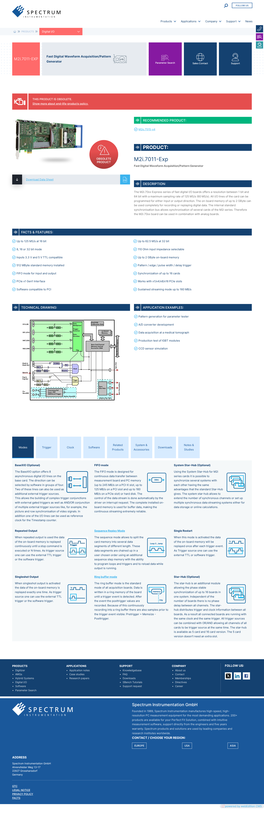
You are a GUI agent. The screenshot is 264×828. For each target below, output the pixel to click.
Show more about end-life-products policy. (60, 103)
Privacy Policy (22, 794)
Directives (181, 682)
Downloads (129, 678)
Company (211, 21)
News (249, 21)
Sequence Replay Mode (109, 530)
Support (231, 21)
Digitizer (20, 670)
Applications (188, 21)
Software (20, 686)
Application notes (79, 670)
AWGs (18, 674)
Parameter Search (25, 690)
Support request (132, 686)
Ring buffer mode (105, 576)
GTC (14, 786)
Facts (16, 798)
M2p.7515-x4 (146, 129)
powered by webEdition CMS (243, 806)
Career (179, 686)
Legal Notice (21, 790)
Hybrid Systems (24, 678)
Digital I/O (21, 682)
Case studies (76, 674)
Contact (179, 674)
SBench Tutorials (132, 682)
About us (180, 670)
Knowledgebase (132, 670)
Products (166, 21)
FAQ (125, 674)
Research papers (79, 678)
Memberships (183, 678)
